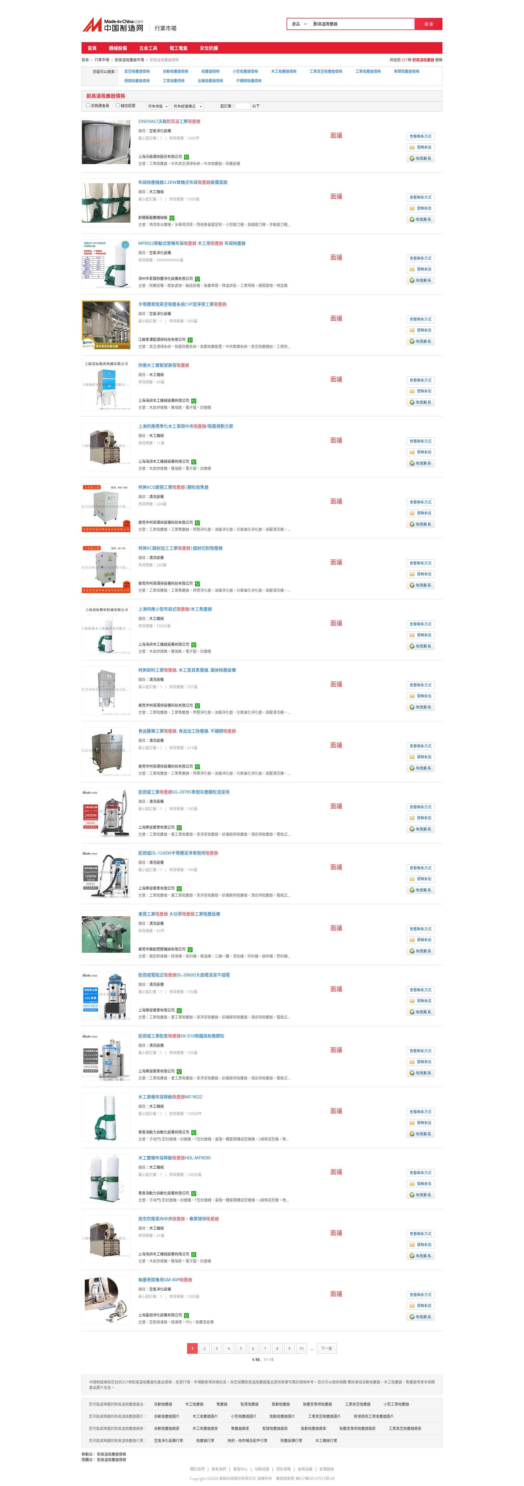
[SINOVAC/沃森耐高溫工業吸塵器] (106, 141)
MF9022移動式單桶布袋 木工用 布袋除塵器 (192, 243)
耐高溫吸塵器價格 (111, 1454)
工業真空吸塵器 (358, 1404)
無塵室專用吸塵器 (317, 1404)
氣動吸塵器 (281, 1404)
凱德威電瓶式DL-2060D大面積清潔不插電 (184, 975)
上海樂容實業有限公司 (156, 827)
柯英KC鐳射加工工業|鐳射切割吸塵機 (180, 548)
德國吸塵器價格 (137, 80)
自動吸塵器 (163, 1404)
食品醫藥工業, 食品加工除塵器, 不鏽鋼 (187, 731)
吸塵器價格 (210, 71)
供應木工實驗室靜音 (163, 365)
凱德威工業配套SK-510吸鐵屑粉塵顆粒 (181, 1036)
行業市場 (165, 28)
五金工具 (148, 48)
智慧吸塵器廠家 (275, 1428)
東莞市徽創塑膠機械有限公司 (162, 949)
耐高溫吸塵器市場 (129, 59)
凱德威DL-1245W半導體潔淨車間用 (178, 853)
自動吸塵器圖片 (167, 1416)
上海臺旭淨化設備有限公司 (160, 1315)
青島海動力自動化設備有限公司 (163, 1132)
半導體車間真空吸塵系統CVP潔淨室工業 (182, 304)
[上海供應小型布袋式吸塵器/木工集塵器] (106, 629)
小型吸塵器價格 (245, 71)
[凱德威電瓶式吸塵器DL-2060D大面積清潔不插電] (106, 995)
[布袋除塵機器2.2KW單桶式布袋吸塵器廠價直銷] (106, 202)
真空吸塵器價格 (137, 71)
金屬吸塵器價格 (210, 80)
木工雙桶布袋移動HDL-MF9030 (174, 1158)
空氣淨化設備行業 (168, 1440)
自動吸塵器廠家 (167, 1428)
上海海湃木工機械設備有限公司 (163, 400)
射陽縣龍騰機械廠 (152, 217)
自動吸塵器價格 (175, 71)
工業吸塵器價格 (368, 71)
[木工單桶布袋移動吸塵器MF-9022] (106, 1117)
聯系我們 (219, 1469)
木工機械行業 (326, 1440)
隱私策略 (283, 1469)
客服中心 (240, 1469)
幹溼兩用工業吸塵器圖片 (374, 1416)
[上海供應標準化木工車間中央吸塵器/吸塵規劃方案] (106, 446)
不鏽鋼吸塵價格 (249, 80)
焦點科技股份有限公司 (237, 1478)
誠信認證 (128, 105)
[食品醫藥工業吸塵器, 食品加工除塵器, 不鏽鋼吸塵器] (106, 751)
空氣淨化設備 (160, 130)
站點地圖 (262, 1469)
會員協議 (305, 1469)
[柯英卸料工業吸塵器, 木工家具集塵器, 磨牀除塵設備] (106, 690)
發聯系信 (424, 147)
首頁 (92, 48)
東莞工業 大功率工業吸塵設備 (179, 914)
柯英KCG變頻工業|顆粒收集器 (173, 487)
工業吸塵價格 (174, 80)
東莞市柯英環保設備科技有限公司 (165, 522)
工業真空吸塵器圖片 (324, 1416)
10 (301, 1348)
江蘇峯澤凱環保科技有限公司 (162, 339)
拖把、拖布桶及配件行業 (247, 1440)
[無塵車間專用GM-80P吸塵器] (106, 1299)
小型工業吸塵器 (396, 1404)
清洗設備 (156, 496)
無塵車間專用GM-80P (165, 1279)
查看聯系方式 (421, 136)
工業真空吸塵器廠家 (405, 1428)
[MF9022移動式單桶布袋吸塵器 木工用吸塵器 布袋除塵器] (106, 263)
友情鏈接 (326, 1469)
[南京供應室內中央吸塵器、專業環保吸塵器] (106, 1239)
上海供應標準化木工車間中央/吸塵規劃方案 (185, 426)
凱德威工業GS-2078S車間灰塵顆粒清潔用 (184, 792)
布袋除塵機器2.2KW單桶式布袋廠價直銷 (182, 182)
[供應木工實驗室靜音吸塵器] (106, 385)
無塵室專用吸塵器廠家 (357, 1428)
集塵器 (222, 1404)
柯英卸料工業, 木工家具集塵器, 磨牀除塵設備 (187, 670)
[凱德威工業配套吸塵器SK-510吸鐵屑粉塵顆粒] (106, 1056)
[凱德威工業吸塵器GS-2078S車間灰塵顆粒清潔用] (106, 812)
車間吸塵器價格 (406, 71)
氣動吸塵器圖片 (282, 1416)
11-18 (269, 1359)
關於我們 (197, 1469)
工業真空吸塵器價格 (326, 71)
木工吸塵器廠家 (205, 1428)
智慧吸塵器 (249, 1404)
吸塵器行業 (205, 1440)
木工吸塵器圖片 (205, 1416)
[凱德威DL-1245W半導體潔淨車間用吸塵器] (106, 873)
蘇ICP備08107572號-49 (315, 1478)
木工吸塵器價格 (284, 71)
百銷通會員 (100, 105)
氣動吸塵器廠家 (313, 1428)
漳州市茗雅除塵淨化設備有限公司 (165, 278)
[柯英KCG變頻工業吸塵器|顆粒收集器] (106, 507)
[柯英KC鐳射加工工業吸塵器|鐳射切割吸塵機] (106, 568)
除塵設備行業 (291, 1440)
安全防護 (209, 48)
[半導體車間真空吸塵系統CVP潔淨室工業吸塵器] (106, 324)
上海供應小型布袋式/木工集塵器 (175, 609)
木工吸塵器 (194, 1404)
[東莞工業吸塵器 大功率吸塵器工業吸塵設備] (106, 934)
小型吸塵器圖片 (244, 1416)
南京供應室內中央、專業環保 (178, 1218)
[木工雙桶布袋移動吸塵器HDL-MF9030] (106, 1178)
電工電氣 (179, 48)
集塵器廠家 (240, 1428)
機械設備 (118, 48)
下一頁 (326, 1348)
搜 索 (429, 24)
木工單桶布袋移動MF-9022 (170, 1097)
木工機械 (156, 191)
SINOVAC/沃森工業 (169, 121)
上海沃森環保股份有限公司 (160, 156)
